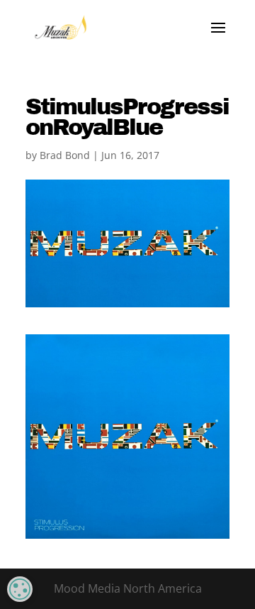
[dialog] (20, 589)
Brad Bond (65, 155)
